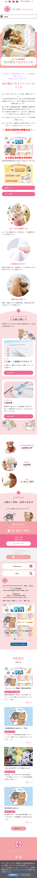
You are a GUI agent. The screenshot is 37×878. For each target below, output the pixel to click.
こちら (15, 79)
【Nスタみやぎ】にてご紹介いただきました (20, 768)
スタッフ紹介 (9, 194)
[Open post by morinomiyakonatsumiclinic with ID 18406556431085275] (18, 620)
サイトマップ (12, 851)
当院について (9, 188)
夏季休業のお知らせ (11, 808)
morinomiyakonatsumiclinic (18, 606)
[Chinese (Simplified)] (13, 2)
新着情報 (17, 692)
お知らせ (12, 692)
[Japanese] (6, 2)
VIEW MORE (10, 373)
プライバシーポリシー (22, 851)
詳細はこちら (29, 702)
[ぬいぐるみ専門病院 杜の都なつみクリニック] (18, 12)
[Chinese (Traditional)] (17, 2)
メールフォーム (20, 557)
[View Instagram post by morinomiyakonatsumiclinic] (32, 634)
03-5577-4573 (20, 530)
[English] (10, 2)
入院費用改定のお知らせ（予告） (16, 728)
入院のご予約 (20, 543)
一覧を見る (17, 828)
